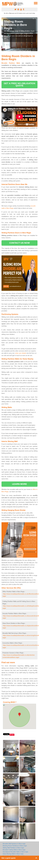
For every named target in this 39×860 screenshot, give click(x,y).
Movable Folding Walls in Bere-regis (14, 850)
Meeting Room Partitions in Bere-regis (15, 845)
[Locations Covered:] (2, 3)
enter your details (20, 353)
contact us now (19, 243)
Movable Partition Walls (11, 63)
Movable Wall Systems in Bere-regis (14, 843)
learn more (19, 484)
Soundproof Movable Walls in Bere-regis (15, 852)
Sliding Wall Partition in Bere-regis (13, 847)
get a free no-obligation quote (19, 84)
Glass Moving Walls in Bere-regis (13, 854)
